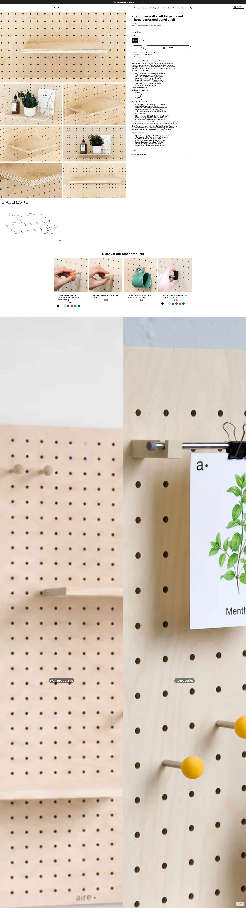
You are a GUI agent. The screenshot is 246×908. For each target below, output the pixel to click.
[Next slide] (85, 275)
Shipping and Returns (139, 154)
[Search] (182, 8)
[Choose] (84, 289)
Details (134, 150)
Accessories (184, 680)
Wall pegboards (61, 680)
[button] (238, 6)
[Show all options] (81, 305)
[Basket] (191, 8)
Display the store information (142, 57)
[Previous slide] (57, 275)
